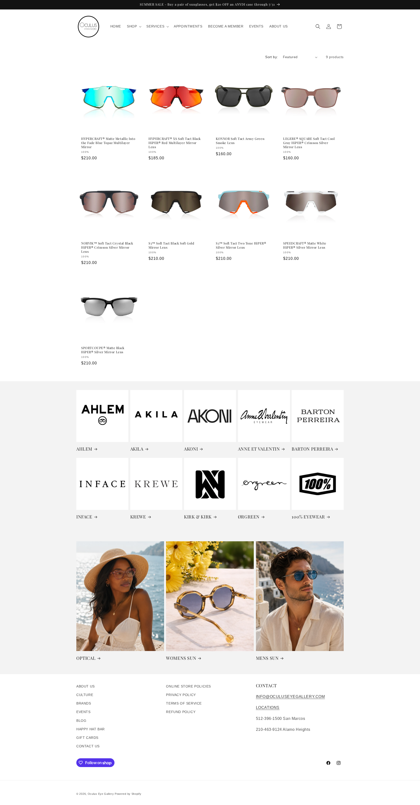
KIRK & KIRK (198, 517)
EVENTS (83, 712)
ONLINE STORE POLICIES (188, 686)
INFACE (84, 517)
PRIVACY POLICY (181, 695)
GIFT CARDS (87, 738)
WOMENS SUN (181, 658)
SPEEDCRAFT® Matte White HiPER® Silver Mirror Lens (304, 245)
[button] (133, 26)
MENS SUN (267, 658)
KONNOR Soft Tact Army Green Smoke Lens (240, 141)
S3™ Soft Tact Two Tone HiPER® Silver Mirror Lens (241, 245)
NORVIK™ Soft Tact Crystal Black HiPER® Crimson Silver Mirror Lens (107, 247)
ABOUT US (85, 686)
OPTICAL (86, 658)
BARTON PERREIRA (312, 449)
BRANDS (83, 703)
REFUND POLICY (180, 712)
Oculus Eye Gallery (101, 793)
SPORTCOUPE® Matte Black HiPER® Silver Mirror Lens (102, 350)
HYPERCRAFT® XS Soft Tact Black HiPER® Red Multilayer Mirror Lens (175, 143)
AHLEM (84, 449)
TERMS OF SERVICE (184, 703)
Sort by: (271, 57)
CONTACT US (88, 746)
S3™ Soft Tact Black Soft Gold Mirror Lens (171, 245)
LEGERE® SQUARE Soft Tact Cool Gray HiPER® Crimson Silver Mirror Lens (309, 143)
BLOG (81, 720)
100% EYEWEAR (308, 517)
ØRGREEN (249, 517)
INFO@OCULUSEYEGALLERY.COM (290, 697)
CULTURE (84, 695)
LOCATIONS (268, 708)
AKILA (136, 449)
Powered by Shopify (128, 793)
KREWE (138, 517)
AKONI (191, 449)
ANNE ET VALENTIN (259, 449)
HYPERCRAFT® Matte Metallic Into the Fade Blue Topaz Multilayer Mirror (108, 143)
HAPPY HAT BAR (90, 729)
